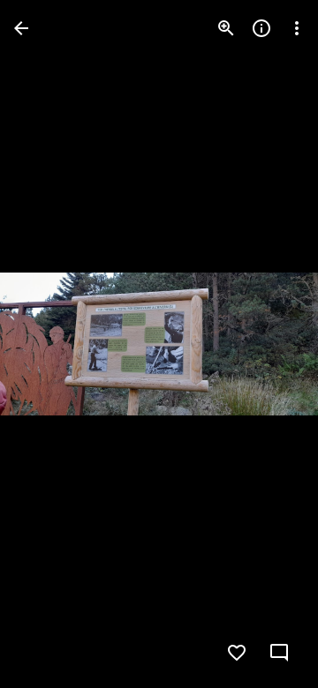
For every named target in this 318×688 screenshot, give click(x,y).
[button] (49, 344)
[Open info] (261, 28)
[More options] (296, 28)
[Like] (236, 652)
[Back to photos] (21, 28)
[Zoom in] (226, 28)
